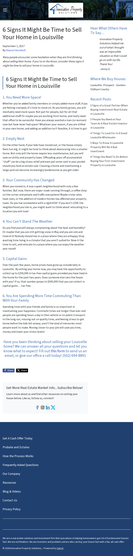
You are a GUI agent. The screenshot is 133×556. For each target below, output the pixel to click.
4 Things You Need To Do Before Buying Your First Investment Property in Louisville (109, 161)
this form (58, 351)
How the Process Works (18, 456)
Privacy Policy (11, 509)
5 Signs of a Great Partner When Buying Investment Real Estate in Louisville (109, 110)
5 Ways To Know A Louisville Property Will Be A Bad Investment (106, 147)
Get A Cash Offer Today (17, 438)
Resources (9, 483)
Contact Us (10, 500)
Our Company (11, 474)
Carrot (60, 548)
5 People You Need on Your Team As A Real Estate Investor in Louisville (108, 123)
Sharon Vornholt (16, 50)
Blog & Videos (12, 491)
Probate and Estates (16, 447)
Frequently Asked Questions (21, 465)
